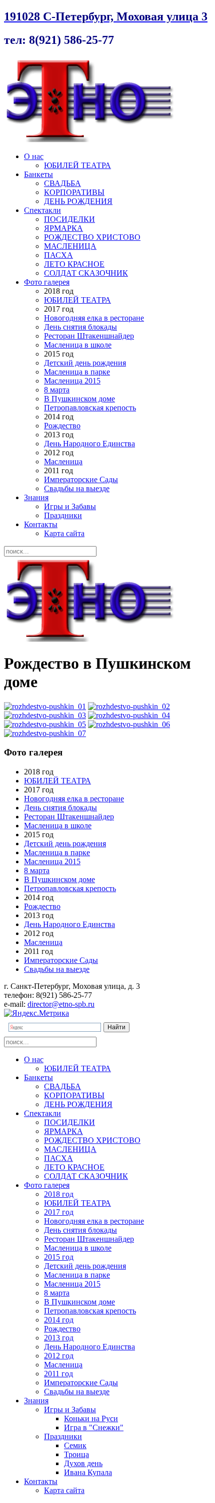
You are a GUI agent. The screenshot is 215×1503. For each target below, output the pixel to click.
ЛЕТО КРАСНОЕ (74, 264)
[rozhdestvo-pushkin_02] (129, 706)
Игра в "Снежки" (94, 1427)
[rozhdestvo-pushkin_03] (45, 715)
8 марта (57, 389)
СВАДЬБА (62, 183)
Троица (76, 1454)
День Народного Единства (89, 443)
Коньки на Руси (91, 1418)
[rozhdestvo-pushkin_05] (45, 724)
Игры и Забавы (70, 506)
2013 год (59, 1337)
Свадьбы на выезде (77, 488)
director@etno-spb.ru (61, 1004)
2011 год (58, 1373)
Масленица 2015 (72, 380)
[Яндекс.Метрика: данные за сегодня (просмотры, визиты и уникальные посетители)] (36, 1013)
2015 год (59, 1257)
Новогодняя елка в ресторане (94, 318)
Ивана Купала (88, 1472)
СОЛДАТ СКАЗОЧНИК (86, 273)
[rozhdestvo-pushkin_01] (45, 706)
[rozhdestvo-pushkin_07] (45, 733)
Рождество (62, 425)
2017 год (59, 1212)
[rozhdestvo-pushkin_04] (129, 715)
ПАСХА (58, 255)
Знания (36, 497)
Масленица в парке (77, 372)
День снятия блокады (80, 327)
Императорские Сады (81, 479)
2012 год (59, 1355)
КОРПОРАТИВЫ (74, 192)
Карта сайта (64, 533)
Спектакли (42, 210)
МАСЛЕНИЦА (70, 246)
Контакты (41, 524)
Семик (75, 1445)
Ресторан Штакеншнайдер (89, 336)
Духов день (83, 1463)
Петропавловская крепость (90, 407)
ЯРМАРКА (63, 228)
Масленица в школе (78, 345)
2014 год (59, 1319)
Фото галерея (47, 282)
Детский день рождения (85, 363)
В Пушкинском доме (79, 398)
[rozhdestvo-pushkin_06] (129, 724)
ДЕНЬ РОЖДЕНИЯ (78, 201)
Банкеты (38, 174)
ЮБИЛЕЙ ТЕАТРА (77, 165)
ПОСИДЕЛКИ (69, 219)
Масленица (63, 461)
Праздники (63, 515)
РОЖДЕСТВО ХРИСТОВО (92, 237)
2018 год (59, 1194)
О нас (34, 156)
